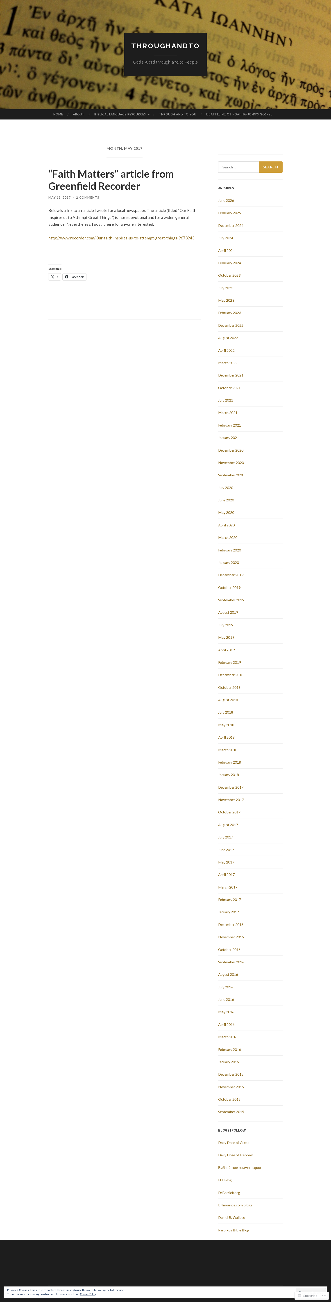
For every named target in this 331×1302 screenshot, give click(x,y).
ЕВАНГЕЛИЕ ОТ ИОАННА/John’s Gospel (239, 114)
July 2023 (225, 288)
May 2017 (226, 862)
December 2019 (230, 575)
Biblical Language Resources (120, 114)
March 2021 (227, 412)
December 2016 (230, 924)
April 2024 (226, 250)
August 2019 (228, 612)
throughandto (165, 46)
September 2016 (231, 962)
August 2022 (228, 337)
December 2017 (230, 787)
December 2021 (230, 375)
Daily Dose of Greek (233, 1142)
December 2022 (230, 325)
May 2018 (226, 725)
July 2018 (225, 712)
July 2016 (225, 987)
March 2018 (227, 750)
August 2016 (228, 974)
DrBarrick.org (229, 1192)
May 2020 (226, 512)
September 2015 (231, 1111)
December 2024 (230, 225)
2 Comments (87, 197)
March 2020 (227, 537)
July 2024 (225, 238)
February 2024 (229, 263)
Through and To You (177, 114)
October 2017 (229, 812)
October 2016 (229, 949)
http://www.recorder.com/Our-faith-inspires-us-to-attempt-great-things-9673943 (121, 237)
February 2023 (229, 312)
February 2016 (229, 1049)
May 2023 (226, 300)
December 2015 (230, 1074)
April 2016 (226, 1024)
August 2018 (228, 700)
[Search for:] (250, 167)
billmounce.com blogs (235, 1205)
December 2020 (230, 450)
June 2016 (226, 999)
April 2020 (226, 525)
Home (58, 114)
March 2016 (227, 1037)
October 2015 (229, 1099)
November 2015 (231, 1087)
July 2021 (225, 400)
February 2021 (229, 425)
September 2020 (231, 475)
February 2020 (229, 550)
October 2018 (229, 687)
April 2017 (226, 874)
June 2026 (226, 200)
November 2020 (231, 462)
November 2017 (231, 799)
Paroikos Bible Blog (233, 1230)
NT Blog (225, 1180)
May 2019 (226, 637)
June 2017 (226, 849)
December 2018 (230, 675)
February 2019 (229, 662)
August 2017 (228, 824)
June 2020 (226, 500)
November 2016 (231, 937)
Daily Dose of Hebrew (235, 1155)
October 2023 (229, 275)
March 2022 (227, 363)
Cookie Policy (88, 1294)
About (78, 114)
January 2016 (228, 1062)
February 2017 (229, 899)
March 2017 (227, 887)
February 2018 (229, 762)
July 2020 (225, 487)
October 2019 (229, 587)
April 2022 (226, 350)
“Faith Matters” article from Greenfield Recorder (111, 180)
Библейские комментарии (239, 1167)
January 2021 (228, 437)
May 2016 (226, 1012)
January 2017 (228, 912)
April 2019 (226, 650)
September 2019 (231, 600)
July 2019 (225, 625)
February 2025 (229, 213)
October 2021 (229, 388)
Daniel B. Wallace (231, 1217)
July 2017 (225, 837)
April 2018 (226, 737)
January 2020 (228, 562)
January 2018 (228, 774)
